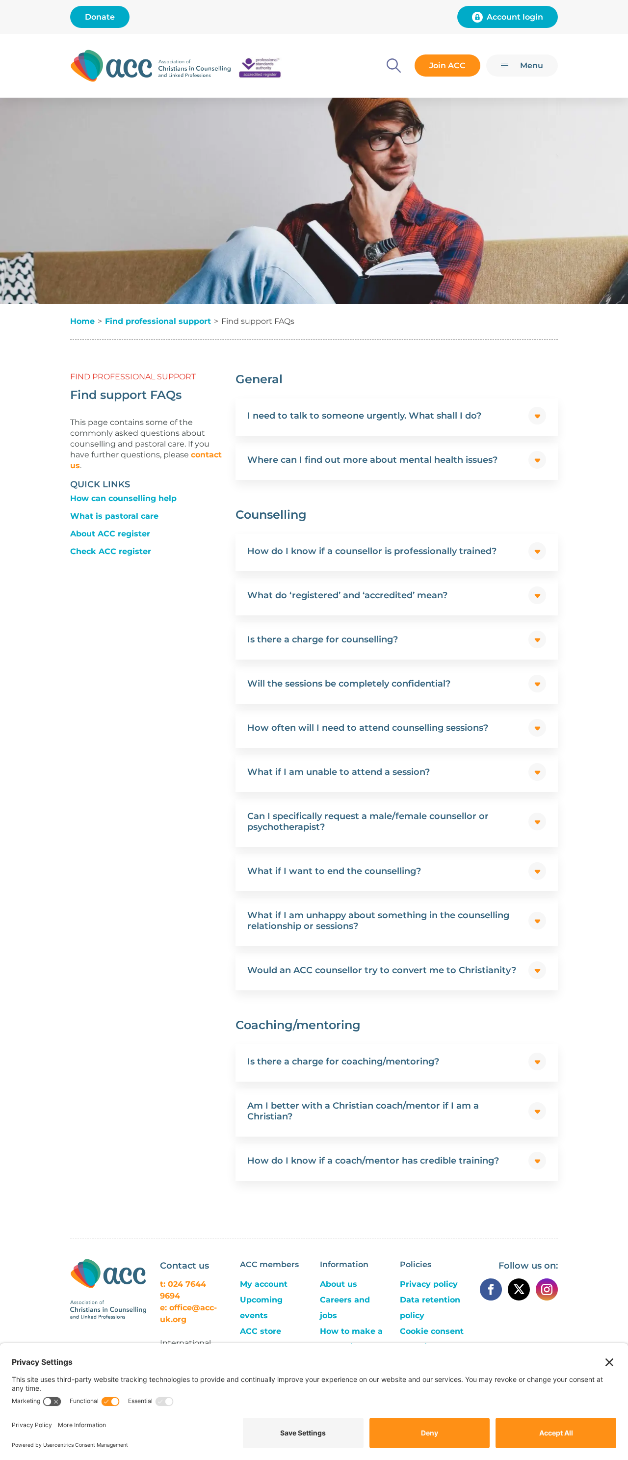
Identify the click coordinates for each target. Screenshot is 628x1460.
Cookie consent (432, 1331)
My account (264, 1284)
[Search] (394, 66)
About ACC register (110, 533)
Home (82, 321)
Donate (100, 17)
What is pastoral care (114, 516)
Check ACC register (110, 551)
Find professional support (158, 321)
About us (338, 1284)
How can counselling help (123, 498)
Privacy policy (429, 1284)
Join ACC (447, 65)
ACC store (260, 1331)
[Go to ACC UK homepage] (111, 66)
